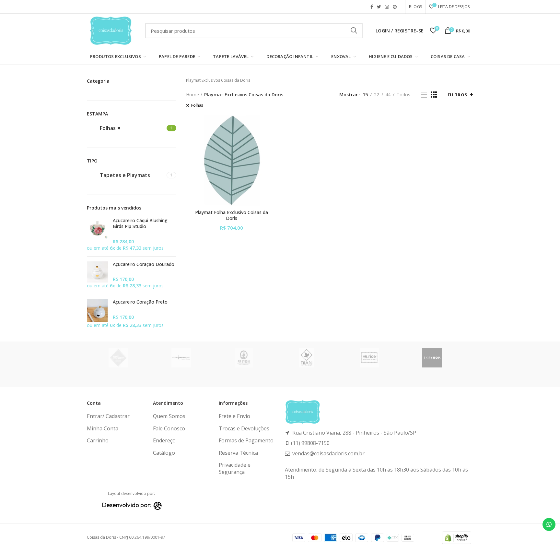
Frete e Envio (234, 416)
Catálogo (164, 452)
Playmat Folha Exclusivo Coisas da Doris (231, 215)
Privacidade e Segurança (235, 468)
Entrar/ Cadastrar (108, 416)
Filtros (457, 95)
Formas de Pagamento (246, 440)
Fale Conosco (169, 428)
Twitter (379, 7)
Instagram (387, 7)
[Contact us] (548, 524)
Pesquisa (354, 30)
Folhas (197, 105)
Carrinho (98, 440)
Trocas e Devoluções (244, 428)
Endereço (164, 440)
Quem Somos (169, 416)
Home (192, 94)
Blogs (415, 6)
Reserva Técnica (238, 452)
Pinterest (395, 7)
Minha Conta (102, 428)
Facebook (371, 7)
